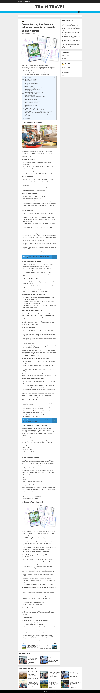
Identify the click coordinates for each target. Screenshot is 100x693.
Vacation (40, 640)
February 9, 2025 (31, 663)
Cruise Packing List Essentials (30, 79)
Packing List (33, 640)
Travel (23, 21)
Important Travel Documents (31, 83)
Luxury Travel (65, 72)
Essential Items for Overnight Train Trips (34, 92)
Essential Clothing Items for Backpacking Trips (35, 109)
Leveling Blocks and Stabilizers (31, 104)
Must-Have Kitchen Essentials (31, 102)
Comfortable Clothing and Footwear (33, 90)
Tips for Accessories (29, 85)
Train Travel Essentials (28, 86)
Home (19, 12)
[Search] (81, 12)
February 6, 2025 (73, 677)
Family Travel (65, 70)
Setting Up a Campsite (30, 106)
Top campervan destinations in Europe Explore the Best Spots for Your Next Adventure (70, 46)
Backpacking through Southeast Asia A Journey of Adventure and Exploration (32, 659)
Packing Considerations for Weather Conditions (35, 96)
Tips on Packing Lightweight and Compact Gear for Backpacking (39, 111)
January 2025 (65, 58)
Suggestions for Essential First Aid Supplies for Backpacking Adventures (38, 115)
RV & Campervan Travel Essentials (31, 101)
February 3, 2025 (31, 686)
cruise (26, 640)
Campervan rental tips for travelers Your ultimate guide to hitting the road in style (75, 683)
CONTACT (29, 12)
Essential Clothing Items (30, 80)
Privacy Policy (36, 12)
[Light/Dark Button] (78, 12)
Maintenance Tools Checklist (31, 99)
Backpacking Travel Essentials (30, 108)
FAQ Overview (26, 118)
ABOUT (23, 12)
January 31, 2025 (52, 687)
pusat (23, 33)
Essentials (29, 640)
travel (37, 640)
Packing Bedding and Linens (31, 105)
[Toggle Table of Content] (54, 77)
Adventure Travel (66, 67)
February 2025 (65, 55)
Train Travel (50, 7)
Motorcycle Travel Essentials (30, 93)
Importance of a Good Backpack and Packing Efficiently (37, 112)
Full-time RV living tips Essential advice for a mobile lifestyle (33, 683)
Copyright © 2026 (44, 691)
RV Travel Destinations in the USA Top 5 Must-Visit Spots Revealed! (53, 659)
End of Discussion (27, 117)
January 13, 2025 (28, 33)
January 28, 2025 (73, 687)
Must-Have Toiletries (29, 82)
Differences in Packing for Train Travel (33, 88)
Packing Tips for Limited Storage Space (33, 98)
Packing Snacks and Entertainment (32, 89)
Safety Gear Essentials (30, 95)
